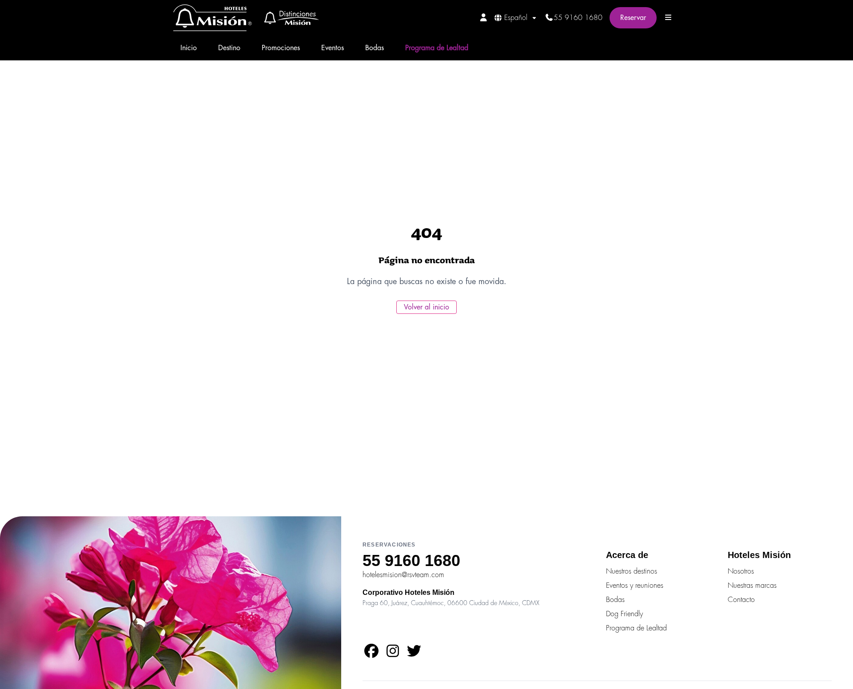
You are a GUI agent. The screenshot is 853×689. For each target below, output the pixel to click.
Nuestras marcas (752, 585)
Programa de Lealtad (436, 47)
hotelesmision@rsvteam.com (403, 574)
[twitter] (414, 653)
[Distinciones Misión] (288, 18)
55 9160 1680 (578, 17)
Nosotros (741, 571)
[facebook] (371, 653)
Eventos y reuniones (634, 585)
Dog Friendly (624, 614)
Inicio (188, 47)
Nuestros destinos (631, 571)
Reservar (633, 17)
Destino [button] (229, 47)
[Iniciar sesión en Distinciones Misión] (483, 17)
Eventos (332, 47)
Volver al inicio (426, 307)
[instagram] (393, 653)
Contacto (741, 599)
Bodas (374, 47)
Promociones (281, 47)
